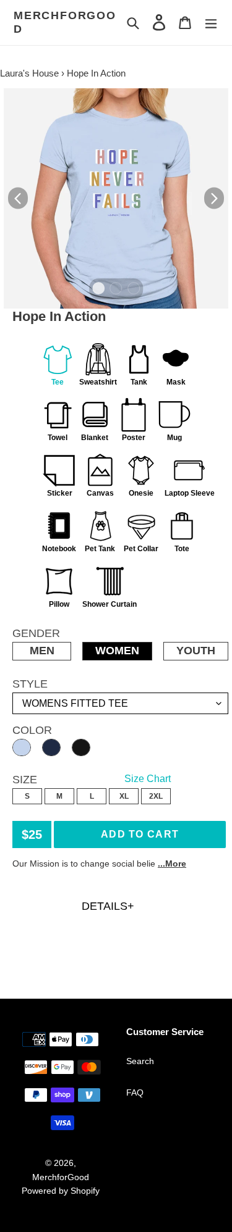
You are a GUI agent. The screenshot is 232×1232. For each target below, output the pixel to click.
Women (117, 650)
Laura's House (29, 73)
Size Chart (147, 778)
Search (140, 1061)
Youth (195, 650)
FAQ (135, 1092)
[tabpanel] (116, 198)
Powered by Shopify (61, 1191)
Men (42, 650)
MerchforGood (65, 22)
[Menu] (211, 22)
